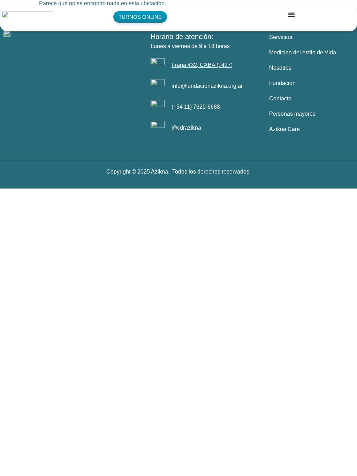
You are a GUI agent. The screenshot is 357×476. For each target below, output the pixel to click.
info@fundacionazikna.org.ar (207, 86)
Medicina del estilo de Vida (302, 52)
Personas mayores (292, 114)
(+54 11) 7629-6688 (196, 107)
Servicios (280, 37)
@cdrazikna (186, 128)
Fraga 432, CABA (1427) (202, 65)
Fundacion (282, 83)
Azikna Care (284, 129)
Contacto (280, 98)
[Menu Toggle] (291, 14)
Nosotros (280, 68)
